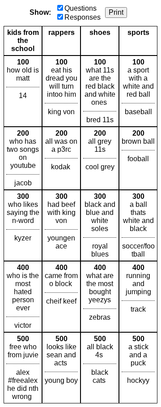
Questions (80, 8)
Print (116, 12)
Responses (82, 17)
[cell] (23, 91)
